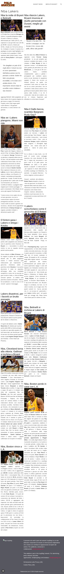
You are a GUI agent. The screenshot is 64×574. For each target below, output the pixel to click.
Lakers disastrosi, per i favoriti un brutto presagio (12, 296)
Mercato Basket (51, 4)
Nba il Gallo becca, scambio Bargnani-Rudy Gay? (34, 112)
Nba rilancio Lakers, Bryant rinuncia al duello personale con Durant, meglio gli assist (35, 21)
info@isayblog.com (38, 549)
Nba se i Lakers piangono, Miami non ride (12, 120)
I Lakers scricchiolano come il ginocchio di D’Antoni (35, 209)
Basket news (38, 4)
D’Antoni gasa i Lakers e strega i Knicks (9, 223)
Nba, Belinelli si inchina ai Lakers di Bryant (34, 310)
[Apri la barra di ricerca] (61, 4)
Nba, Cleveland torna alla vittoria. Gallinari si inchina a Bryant (12, 351)
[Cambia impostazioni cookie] (3, 570)
